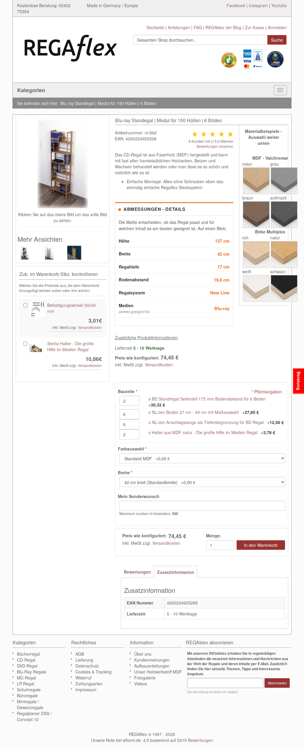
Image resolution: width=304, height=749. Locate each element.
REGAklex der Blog (223, 27)
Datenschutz (87, 666)
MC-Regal (26, 678)
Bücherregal (28, 654)
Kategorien (31, 90)
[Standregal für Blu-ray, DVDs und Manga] (25, 253)
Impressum (85, 690)
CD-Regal (26, 660)
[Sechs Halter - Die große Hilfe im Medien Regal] (36, 347)
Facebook (236, 5)
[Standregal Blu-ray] (75, 253)
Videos (140, 684)
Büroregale (27, 695)
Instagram (258, 5)
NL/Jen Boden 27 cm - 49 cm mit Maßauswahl (195, 412)
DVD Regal (27, 666)
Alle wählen (80, 290)
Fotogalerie (145, 678)
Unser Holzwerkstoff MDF (158, 672)
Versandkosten (159, 365)
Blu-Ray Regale (31, 672)
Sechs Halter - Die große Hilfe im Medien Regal (70, 346)
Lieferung (84, 660)
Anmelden (277, 27)
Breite (125, 472)
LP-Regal (25, 684)
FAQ (198, 27)
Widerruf (83, 678)
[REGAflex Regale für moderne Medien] (71, 45)
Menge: (213, 535)
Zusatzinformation (175, 572)
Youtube (279, 5)
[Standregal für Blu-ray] (50, 253)
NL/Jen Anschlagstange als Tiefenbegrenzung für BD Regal (208, 422)
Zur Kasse (254, 27)
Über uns (142, 654)
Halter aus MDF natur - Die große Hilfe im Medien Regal (204, 432)
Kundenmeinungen (152, 660)
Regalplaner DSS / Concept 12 (34, 716)
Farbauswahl (132, 449)
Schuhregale (29, 690)
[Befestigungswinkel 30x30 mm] (36, 309)
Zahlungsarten (89, 684)
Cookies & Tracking (93, 672)
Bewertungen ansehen (215, 146)
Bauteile (127, 391)
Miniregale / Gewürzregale (30, 704)
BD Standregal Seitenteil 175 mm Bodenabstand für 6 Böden (209, 399)
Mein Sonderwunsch (138, 496)
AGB (79, 654)
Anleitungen (179, 27)
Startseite (155, 27)
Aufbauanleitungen (152, 666)
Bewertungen (137, 572)
